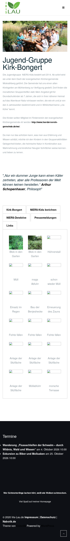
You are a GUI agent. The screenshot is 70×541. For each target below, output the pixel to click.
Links (9, 225)
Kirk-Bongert (14, 209)
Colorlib (21, 526)
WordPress (47, 526)
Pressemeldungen (45, 217)
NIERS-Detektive (16, 217)
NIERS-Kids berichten (43, 209)
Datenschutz (48, 517)
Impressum (31, 517)
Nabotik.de (9, 521)
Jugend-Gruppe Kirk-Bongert (27, 63)
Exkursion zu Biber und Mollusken (24, 453)
